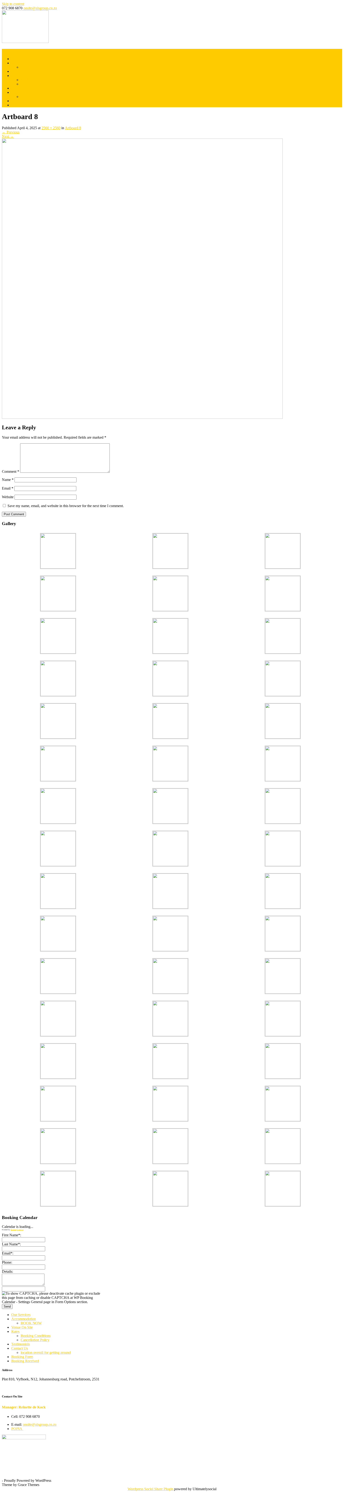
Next (8, 136)
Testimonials (20, 88)
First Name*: (11, 1235)
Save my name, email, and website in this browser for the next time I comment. (65, 506)
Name (8, 480)
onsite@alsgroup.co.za (40, 8)
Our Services (20, 59)
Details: (7, 1271)
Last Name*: (11, 1244)
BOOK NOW (31, 67)
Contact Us (19, 92)
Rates (15, 76)
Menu (6, 51)
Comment (10, 471)
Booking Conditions (36, 80)
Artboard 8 (73, 128)
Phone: (7, 1262)
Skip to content (13, 4)
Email (7, 488)
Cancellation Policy (35, 84)
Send (7, 1306)
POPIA (17, 1429)
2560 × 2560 (50, 128)
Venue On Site (22, 71)
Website (8, 497)
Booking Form (22, 101)
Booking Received (25, 105)
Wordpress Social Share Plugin (151, 1489)
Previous (10, 132)
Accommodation (23, 63)
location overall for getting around (46, 97)
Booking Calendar (17, 1230)
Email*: (7, 1253)
